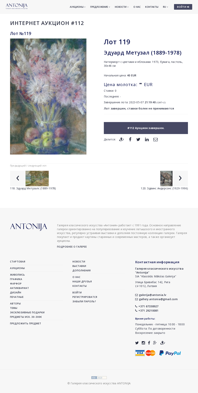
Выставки (79, 266)
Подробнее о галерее (72, 246)
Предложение (99, 7)
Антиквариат (19, 288)
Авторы (15, 303)
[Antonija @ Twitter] (137, 342)
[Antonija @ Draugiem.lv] (163, 342)
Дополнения (82, 270)
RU (165, 7)
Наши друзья (82, 281)
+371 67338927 (148, 306)
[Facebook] (130, 139)
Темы (13, 308)
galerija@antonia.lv (152, 295)
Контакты (151, 7)
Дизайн (15, 292)
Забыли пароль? (84, 301)
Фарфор (16, 283)
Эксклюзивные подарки (27, 312)
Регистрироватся (85, 297)
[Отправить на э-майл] (155, 139)
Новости (121, 7)
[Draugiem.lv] (121, 139)
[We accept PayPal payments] (170, 352)
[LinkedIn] (147, 139)
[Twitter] (138, 139)
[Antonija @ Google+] (155, 342)
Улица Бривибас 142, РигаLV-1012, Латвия (152, 284)
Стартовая (17, 261)
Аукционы (77, 7)
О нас (137, 7)
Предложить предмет (25, 323)
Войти (77, 292)
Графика (16, 279)
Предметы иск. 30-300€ (26, 317)
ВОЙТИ (182, 7)
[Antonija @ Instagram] (143, 342)
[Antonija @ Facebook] (149, 342)
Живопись (17, 274)
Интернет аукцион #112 (47, 22)
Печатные (17, 297)
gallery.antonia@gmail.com (158, 299)
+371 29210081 (148, 310)
